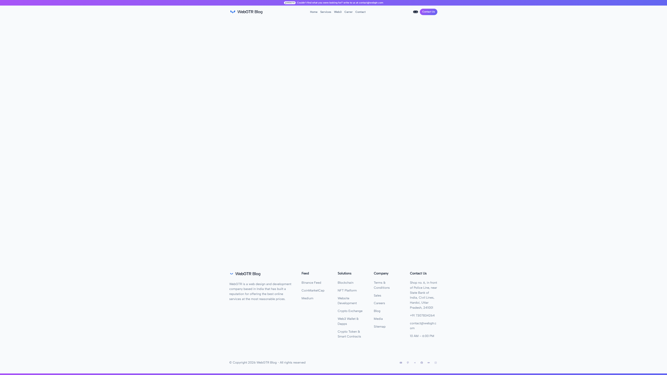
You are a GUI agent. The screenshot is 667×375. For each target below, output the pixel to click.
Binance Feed (311, 283)
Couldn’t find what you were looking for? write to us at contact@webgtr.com (340, 2)
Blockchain (345, 283)
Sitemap (380, 326)
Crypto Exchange (350, 311)
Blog (377, 311)
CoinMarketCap (313, 290)
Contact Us (428, 11)
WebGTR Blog (249, 11)
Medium (307, 298)
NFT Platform (347, 290)
